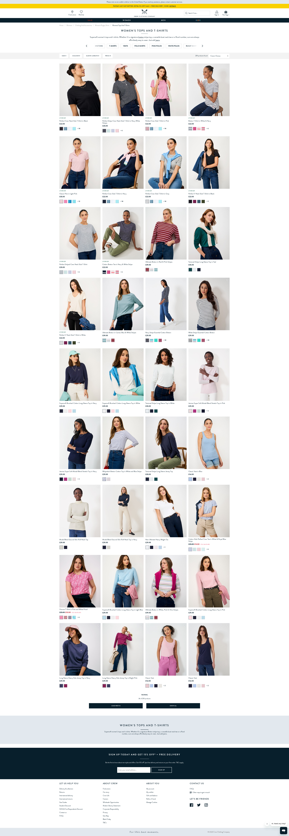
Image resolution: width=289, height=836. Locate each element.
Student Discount (65, 805)
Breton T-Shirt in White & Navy (199, 121)
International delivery (66, 795)
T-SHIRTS (113, 46)
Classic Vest (149, 678)
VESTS (125, 46)
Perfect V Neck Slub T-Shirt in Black (201, 194)
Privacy (105, 812)
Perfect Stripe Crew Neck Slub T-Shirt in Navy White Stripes (121, 122)
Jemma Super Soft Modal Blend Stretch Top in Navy (78, 471)
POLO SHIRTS (139, 46)
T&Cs (105, 822)
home (61, 25)
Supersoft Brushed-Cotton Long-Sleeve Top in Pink (206, 610)
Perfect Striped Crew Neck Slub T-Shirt (73, 264)
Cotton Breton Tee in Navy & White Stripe (117, 264)
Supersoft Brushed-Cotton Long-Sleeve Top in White (121, 403)
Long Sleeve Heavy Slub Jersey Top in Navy (74, 678)
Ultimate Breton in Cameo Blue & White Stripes (119, 333)
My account (150, 789)
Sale (90, 20)
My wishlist (149, 792)
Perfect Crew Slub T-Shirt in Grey (157, 194)
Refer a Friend (151, 799)
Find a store (106, 789)
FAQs (61, 816)
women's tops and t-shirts (120, 25)
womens (69, 25)
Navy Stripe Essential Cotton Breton (158, 333)
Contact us (62, 812)
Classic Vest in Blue (195, 471)
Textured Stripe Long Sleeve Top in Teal (202, 262)
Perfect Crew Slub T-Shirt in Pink (157, 121)
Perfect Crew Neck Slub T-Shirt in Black (73, 121)
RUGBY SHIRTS (192, 46)
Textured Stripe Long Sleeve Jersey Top (159, 471)
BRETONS (99, 46)
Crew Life (106, 795)
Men (163, 20)
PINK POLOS (157, 46)
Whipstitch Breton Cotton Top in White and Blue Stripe (121, 471)
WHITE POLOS (173, 46)
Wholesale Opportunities (111, 802)
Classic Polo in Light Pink (68, 194)
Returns (62, 792)
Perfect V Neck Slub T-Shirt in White (72, 335)
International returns (65, 799)
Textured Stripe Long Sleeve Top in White (159, 403)
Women (127, 20)
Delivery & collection (66, 789)
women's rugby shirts (102, 25)
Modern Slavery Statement (111, 805)
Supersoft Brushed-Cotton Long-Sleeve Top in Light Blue (122, 610)
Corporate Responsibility (111, 809)
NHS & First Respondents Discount (71, 809)
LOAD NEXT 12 (115, 706)
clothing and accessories (83, 25)
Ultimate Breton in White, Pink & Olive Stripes (161, 610)
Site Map (106, 816)
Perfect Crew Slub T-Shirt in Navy (114, 194)
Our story (106, 792)
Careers (105, 799)
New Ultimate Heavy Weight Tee (156, 540)
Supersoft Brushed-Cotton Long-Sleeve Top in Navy (78, 403)
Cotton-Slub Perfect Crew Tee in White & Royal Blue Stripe (207, 540)
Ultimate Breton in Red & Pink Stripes (158, 262)
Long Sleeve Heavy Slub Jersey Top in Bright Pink (119, 678)
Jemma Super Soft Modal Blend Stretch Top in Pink (206, 403)
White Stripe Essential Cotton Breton (201, 333)
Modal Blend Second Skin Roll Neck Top (73, 540)
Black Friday (107, 819)
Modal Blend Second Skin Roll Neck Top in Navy (119, 540)
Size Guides (63, 802)
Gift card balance (151, 795)
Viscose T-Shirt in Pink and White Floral (73, 609)
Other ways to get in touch (201, 792)
